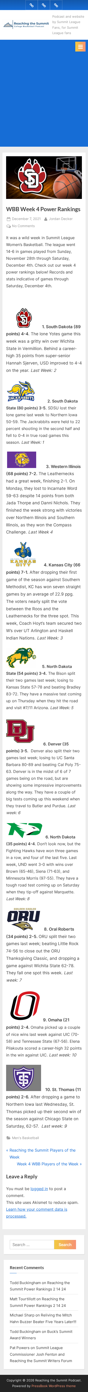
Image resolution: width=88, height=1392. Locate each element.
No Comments (23, 226)
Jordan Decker (61, 219)
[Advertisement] (44, 98)
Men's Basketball (25, 1138)
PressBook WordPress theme (54, 1386)
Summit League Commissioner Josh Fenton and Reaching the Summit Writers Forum (41, 1354)
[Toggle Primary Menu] (80, 47)
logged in (39, 1188)
